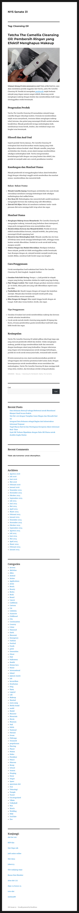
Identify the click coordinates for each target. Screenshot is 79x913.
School (12, 768)
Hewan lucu (14, 665)
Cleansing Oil (26, 374)
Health (12, 662)
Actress (12, 568)
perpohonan (14, 743)
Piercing (13, 746)
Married (13, 700)
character (13, 614)
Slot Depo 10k (13, 848)
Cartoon (13, 605)
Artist (12, 584)
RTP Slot (11, 843)
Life (11, 695)
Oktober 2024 (15, 525)
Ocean (12, 735)
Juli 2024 (13, 533)
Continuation (15, 622)
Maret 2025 (14, 512)
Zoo (11, 819)
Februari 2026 (15, 485)
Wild (11, 814)
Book (12, 595)
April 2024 (14, 541)
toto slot (11, 891)
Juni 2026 (13, 479)
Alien (12, 573)
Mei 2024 (13, 539)
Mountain (13, 716)
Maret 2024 (14, 544)
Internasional (15, 670)
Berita (12, 592)
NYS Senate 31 (18, 11)
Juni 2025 (13, 504)
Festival (13, 643)
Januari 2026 (15, 487)
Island (12, 673)
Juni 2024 (13, 536)
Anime (12, 578)
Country (13, 624)
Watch (12, 808)
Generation (14, 651)
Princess (13, 762)
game (12, 649)
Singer (12, 779)
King (11, 687)
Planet (12, 749)
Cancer (12, 600)
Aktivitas (13, 570)
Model (12, 711)
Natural (13, 733)
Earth (12, 632)
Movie (12, 719)
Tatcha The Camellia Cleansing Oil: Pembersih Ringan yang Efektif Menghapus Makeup (33, 39)
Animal (12, 576)
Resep (12, 765)
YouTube (13, 817)
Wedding (13, 811)
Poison (12, 752)
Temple (13, 792)
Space (12, 781)
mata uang (14, 703)
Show (12, 776)
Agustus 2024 (15, 531)
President (13, 757)
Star (11, 787)
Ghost (12, 654)
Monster (13, 714)
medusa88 (12, 897)
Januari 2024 (14, 550)
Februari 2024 (15, 547)
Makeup (13, 697)
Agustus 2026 (15, 474)
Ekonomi (13, 635)
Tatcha (41, 374)
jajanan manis (15, 676)
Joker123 (11, 864)
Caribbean (13, 603)
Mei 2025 (13, 506)
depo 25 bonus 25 (14, 886)
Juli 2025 (13, 501)
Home (12, 668)
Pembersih (34, 374)
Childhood (14, 616)
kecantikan (14, 681)
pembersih (39, 91)
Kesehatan (14, 684)
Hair (11, 657)
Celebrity (13, 611)
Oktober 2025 (15, 495)
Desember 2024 (16, 520)
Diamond (13, 630)
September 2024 (16, 528)
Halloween (14, 660)
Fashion (13, 641)
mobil (12, 708)
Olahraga (13, 738)
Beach (12, 586)
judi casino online (14, 853)
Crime (12, 627)
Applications (14, 581)
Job (11, 678)
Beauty (18, 374)
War (11, 806)
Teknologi (14, 789)
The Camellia (48, 374)
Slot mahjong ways (15, 870)
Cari (9, 387)
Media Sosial (14, 706)
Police (12, 754)
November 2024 (16, 522)
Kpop (12, 689)
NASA (12, 727)
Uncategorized (15, 798)
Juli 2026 (13, 476)
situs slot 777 (13, 880)
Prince (12, 760)
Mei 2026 (13, 482)
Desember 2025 (16, 490)
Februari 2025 (15, 514)
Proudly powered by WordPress (27, 907)
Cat (11, 608)
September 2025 (16, 498)
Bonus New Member (15, 875)
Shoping (13, 773)
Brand (12, 597)
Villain (12, 800)
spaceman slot (15, 784)
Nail (11, 724)
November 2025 (16, 493)
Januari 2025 (14, 517)
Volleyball (13, 803)
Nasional (13, 730)
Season (12, 770)
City (11, 619)
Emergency (14, 638)
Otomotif (13, 741)
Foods (12, 646)
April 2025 (14, 509)
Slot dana (11, 859)
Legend (12, 692)
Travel (12, 795)
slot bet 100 (12, 837)
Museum (13, 722)
